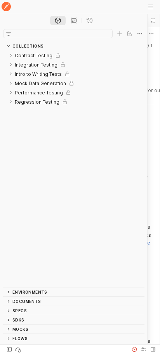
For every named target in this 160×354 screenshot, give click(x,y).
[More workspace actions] (151, 33)
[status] (18, 349)
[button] (153, 20)
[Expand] (11, 55)
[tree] (73, 169)
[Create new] (119, 33)
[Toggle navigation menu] (150, 7)
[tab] (58, 20)
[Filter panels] (8, 34)
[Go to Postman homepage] (6, 7)
